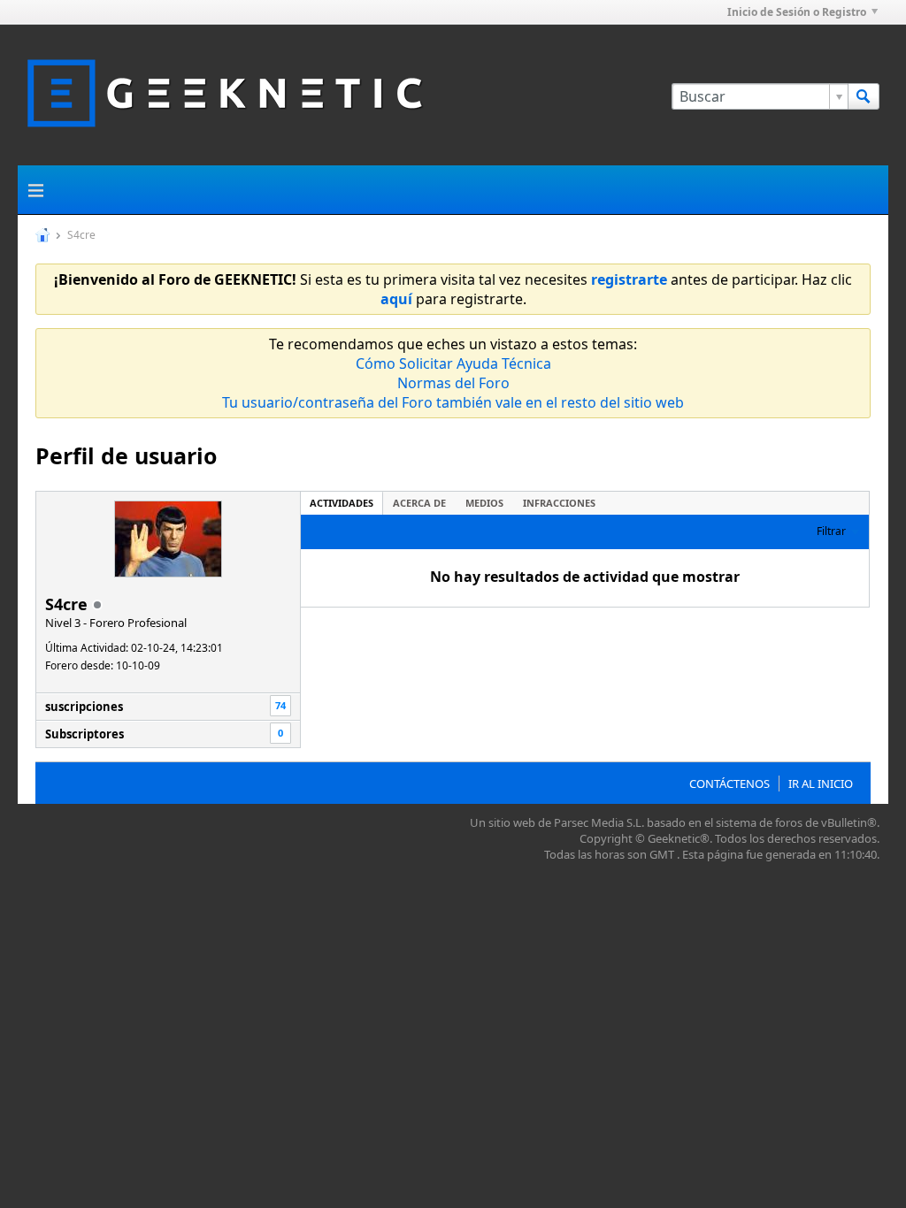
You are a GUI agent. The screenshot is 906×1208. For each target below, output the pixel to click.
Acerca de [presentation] (419, 502)
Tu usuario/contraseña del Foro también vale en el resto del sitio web (453, 402)
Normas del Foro (453, 383)
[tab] (341, 503)
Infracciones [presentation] (559, 502)
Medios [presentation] (484, 502)
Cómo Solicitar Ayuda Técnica (453, 363)
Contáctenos (729, 783)
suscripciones (84, 707)
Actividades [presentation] (341, 502)
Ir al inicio (820, 783)
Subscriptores (84, 734)
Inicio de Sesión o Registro (796, 11)
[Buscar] (863, 96)
